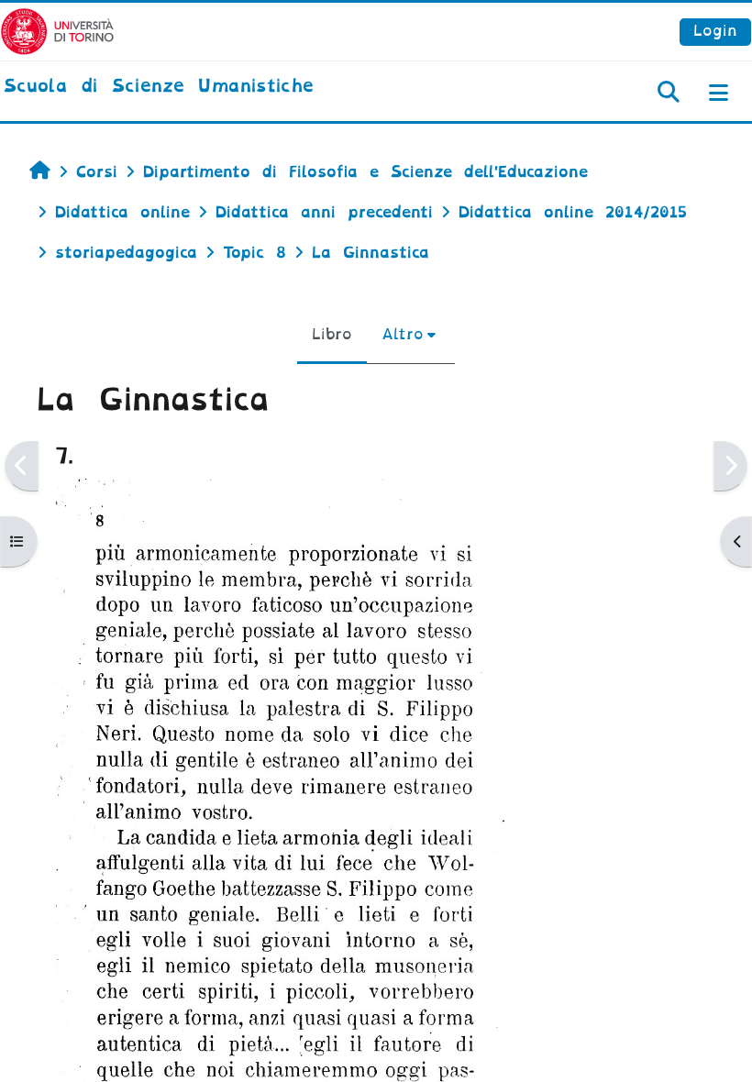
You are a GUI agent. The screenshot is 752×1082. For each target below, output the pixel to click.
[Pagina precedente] (22, 466)
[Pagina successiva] (730, 466)
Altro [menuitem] (403, 334)
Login (715, 30)
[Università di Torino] (57, 30)
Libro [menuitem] (332, 334)
